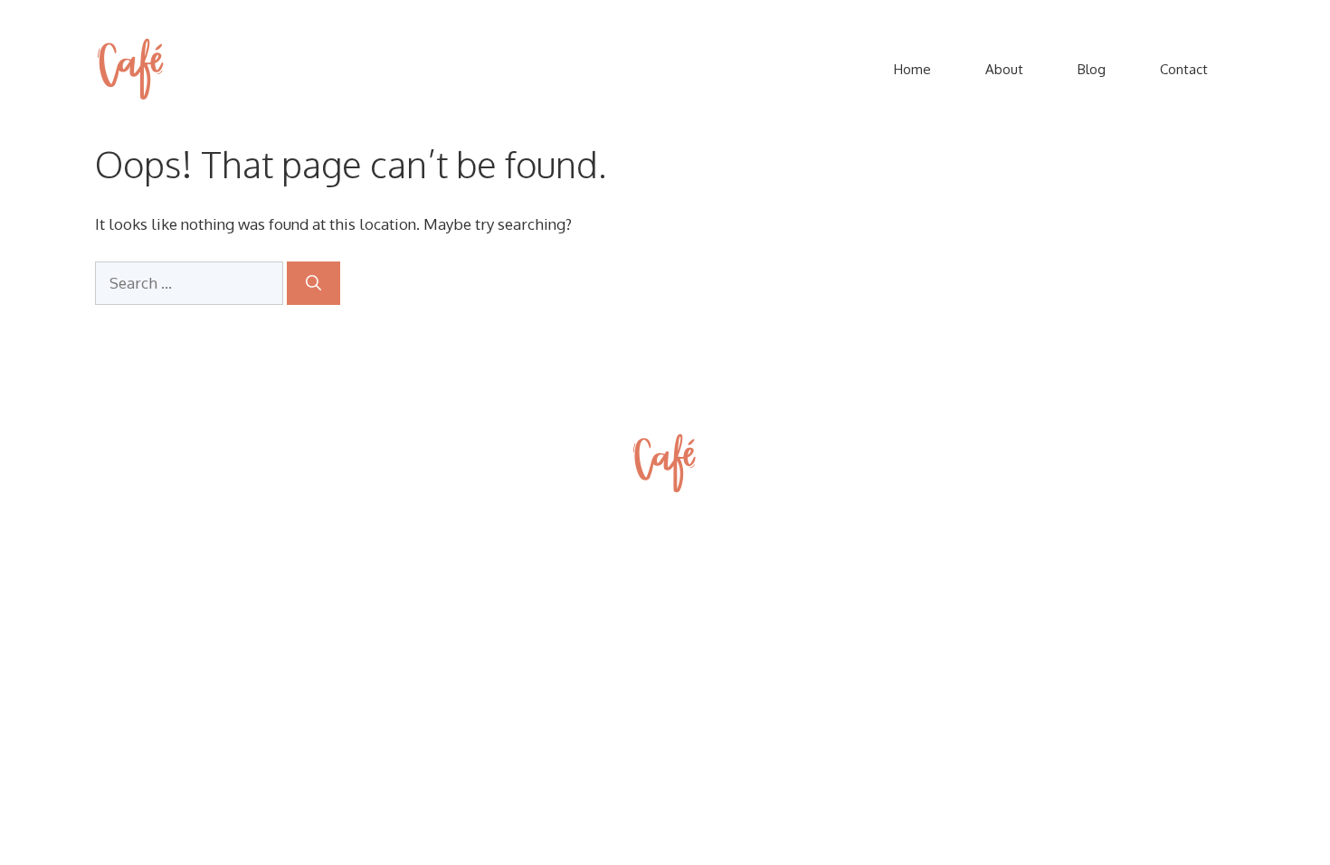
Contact (1184, 69)
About (1004, 69)
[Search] (313, 283)
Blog (1092, 69)
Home (912, 69)
